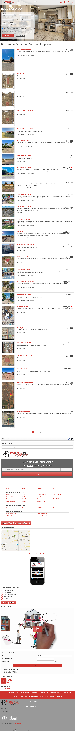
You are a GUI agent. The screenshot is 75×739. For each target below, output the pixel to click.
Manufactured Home (13, 31)
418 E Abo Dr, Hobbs (23, 269)
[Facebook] (4, 680)
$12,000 (70, 328)
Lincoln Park (25, 496)
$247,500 (68, 168)
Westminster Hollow (10, 501)
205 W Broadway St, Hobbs (25, 244)
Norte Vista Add (41, 496)
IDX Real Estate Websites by (7, 730)
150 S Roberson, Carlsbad (25, 257)
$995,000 (69, 257)
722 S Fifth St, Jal (22, 368)
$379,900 (68, 294)
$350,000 (69, 92)
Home (4, 28)
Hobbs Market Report (42, 513)
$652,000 (69, 269)
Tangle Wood (9, 499)
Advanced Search (20, 35)
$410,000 (69, 141)
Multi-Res (16, 28)
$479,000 (69, 194)
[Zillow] (9, 680)
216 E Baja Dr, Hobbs (23, 219)
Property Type (5, 27)
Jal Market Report (10, 516)
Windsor (24, 501)
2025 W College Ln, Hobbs (25, 110)
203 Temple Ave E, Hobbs (25, 182)
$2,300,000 (68, 207)
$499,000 (69, 383)
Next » (40, 432)
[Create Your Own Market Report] (16, 522)
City (20, 13)
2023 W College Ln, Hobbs (25, 74)
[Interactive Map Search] (15, 540)
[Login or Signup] (69, 2)
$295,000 (68, 282)
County (4, 13)
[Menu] (72, 2)
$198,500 (69, 74)
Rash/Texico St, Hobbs (24, 342)
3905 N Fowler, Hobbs (23, 141)
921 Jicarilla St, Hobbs (24, 294)
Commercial (23, 28)
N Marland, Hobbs (22, 306)
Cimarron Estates (57, 494)
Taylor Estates (25, 499)
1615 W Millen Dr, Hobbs (24, 207)
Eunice (7, 488)
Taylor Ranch (41, 499)
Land (10, 28)
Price (3, 18)
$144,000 (69, 182)
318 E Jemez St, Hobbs (24, 194)
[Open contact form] (61, 2)
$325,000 (68, 232)
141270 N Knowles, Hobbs (25, 356)
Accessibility (26, 730)
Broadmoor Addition (42, 494)
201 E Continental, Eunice (25, 382)
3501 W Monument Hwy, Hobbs (26, 232)
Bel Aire (23, 494)
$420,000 (69, 244)
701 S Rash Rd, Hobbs (24, 155)
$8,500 (70, 412)
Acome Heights (9, 494)
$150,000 (69, 50)
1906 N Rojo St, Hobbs (24, 167)
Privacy (36, 730)
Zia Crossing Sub (41, 501)
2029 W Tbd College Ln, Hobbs (26, 92)
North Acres (56, 496)
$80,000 (68, 368)
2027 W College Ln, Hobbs (25, 128)
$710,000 (69, 128)
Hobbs (23, 488)
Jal (53, 488)
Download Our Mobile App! (37, 554)
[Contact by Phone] (65, 2)
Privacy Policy (18, 723)
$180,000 (68, 307)
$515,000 (69, 219)
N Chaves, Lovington (23, 411)
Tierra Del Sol (56, 499)
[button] (37, 629)
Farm (4, 31)
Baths (11, 22)
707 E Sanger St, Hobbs (24, 49)
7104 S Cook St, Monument (25, 281)
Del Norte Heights (10, 496)
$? (72, 155)
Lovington (40, 488)
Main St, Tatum (21, 328)
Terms (32, 730)
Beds (3, 22)
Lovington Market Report (43, 516)
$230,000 (69, 356)
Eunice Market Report (11, 513)
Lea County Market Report (12, 518)
